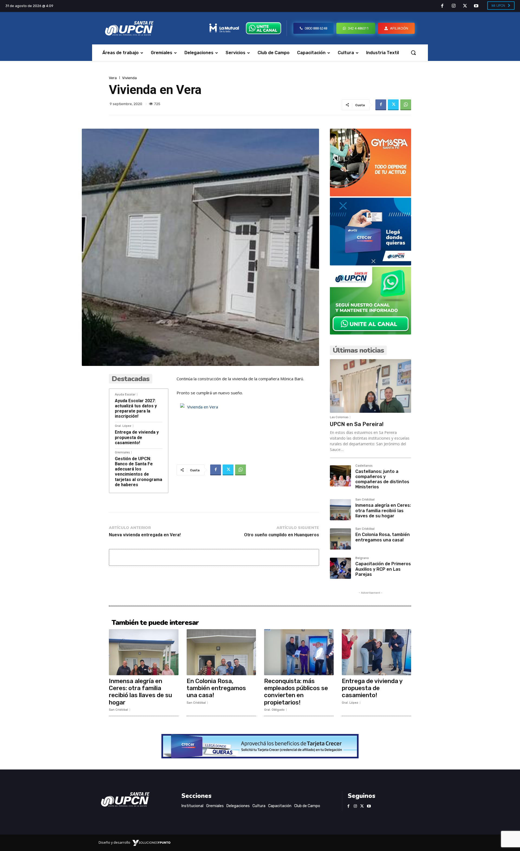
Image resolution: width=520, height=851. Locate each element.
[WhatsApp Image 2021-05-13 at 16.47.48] (370, 194)
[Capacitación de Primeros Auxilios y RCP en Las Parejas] (340, 568)
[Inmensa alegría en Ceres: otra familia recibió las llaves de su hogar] (340, 509)
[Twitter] (465, 6)
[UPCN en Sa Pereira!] (370, 386)
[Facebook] (442, 6)
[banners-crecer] (370, 264)
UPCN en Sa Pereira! (357, 424)
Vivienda (129, 78)
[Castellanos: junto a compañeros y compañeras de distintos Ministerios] (340, 475)
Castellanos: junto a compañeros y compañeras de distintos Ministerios (382, 479)
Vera (113, 78)
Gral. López (123, 425)
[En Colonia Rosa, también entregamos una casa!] (340, 539)
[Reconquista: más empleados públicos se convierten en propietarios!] (299, 652)
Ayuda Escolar (125, 394)
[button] (413, 52)
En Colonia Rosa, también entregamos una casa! (382, 537)
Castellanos (363, 465)
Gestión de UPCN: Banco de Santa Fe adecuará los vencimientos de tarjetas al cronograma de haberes (138, 471)
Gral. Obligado (274, 709)
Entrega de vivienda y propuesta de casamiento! (137, 437)
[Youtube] (476, 6)
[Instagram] (453, 6)
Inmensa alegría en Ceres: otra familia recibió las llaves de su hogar (383, 510)
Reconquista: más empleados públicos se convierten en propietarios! (296, 691)
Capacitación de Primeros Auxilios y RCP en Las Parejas (383, 569)
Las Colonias (339, 417)
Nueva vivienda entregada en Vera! (145, 534)
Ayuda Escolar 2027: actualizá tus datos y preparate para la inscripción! (136, 408)
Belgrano (362, 558)
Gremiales (122, 452)
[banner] (370, 333)
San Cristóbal (365, 499)
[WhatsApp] (405, 104)
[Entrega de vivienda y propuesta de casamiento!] (376, 652)
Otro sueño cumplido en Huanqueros (281, 534)
